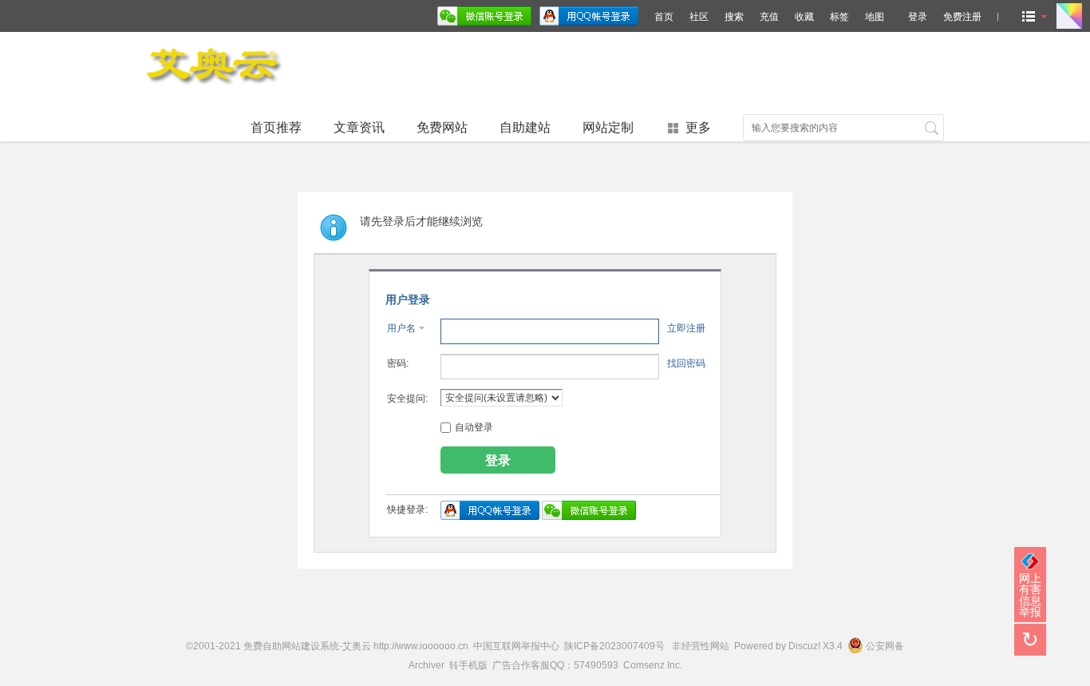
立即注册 (686, 328)
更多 (698, 127)
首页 (663, 16)
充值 (769, 16)
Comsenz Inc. (652, 665)
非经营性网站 (700, 646)
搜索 (734, 16)
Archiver (426, 665)
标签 (839, 16)
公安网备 (885, 646)
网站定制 (608, 127)
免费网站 (442, 127)
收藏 (804, 16)
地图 (874, 16)
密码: (398, 363)
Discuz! (804, 646)
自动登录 (474, 427)
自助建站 (525, 127)
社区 (699, 16)
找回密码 (686, 363)
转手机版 (468, 665)
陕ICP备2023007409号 (614, 646)
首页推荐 (276, 127)
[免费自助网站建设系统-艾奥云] (214, 89)
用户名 (401, 328)
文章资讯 (359, 127)
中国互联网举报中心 (516, 646)
